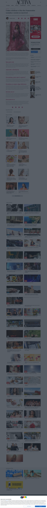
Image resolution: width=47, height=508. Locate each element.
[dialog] (23, 502)
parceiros (7, 500)
